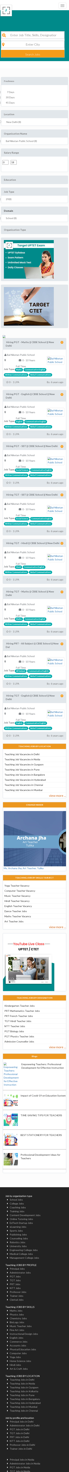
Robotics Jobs (17, 1242)
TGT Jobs (15, 1280)
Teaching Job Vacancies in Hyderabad (25, 779)
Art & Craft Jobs (19, 1368)
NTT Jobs (15, 1288)
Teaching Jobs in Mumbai (23, 1406)
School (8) (11, 218)
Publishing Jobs (18, 1234)
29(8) (9, 199)
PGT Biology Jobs (14, 1031)
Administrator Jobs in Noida (25, 1463)
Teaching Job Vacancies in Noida (22, 759)
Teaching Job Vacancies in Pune (22, 769)
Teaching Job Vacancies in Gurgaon (24, 764)
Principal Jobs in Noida (22, 1459)
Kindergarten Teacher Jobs (19, 1005)
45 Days (10, 102)
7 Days (10, 92)
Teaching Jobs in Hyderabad (25, 1402)
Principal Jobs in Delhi (21, 1421)
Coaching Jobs (18, 1207)
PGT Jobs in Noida (20, 1467)
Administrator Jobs (20, 1272)
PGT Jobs (15, 1276)
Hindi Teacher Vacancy (17, 900)
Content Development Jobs (25, 1215)
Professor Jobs (18, 1291)
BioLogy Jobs (17, 1322)
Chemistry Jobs (18, 1318)
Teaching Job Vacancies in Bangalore (24, 774)
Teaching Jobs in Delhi (22, 1379)
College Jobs (17, 1203)
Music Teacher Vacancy (17, 895)
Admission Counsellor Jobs (19, 1041)
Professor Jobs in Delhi (22, 1444)
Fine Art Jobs (17, 1329)
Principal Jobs (17, 1268)
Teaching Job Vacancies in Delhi (21, 754)
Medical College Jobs (21, 1253)
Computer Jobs (18, 1353)
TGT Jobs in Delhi (19, 1433)
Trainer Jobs (16, 1295)
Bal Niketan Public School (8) (21, 140)
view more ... (57, 795)
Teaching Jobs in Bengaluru (25, 1399)
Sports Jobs (16, 1230)
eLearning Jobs (18, 1226)
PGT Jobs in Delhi (19, 1429)
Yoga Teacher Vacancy (16, 885)
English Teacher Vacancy (18, 906)
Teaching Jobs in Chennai (24, 1410)
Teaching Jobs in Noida (22, 1383)
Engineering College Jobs (24, 1250)
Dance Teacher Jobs (15, 911)
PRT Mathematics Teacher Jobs (22, 1010)
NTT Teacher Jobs (14, 1026)
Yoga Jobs (15, 1357)
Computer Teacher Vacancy (19, 890)
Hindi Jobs (15, 1364)
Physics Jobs (17, 1314)
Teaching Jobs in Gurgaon (24, 1387)
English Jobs (16, 1337)
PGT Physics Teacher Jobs (19, 1036)
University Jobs (18, 1246)
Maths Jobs (16, 1310)
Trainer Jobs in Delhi (21, 1448)
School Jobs (16, 1199)
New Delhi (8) (13, 121)
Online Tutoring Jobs (21, 1219)
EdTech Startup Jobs (21, 1222)
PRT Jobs (15, 1284)
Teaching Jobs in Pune (22, 1395)
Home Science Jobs (20, 1360)
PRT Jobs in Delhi (19, 1437)
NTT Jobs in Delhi (19, 1440)
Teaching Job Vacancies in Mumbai (23, 789)
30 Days (10, 97)
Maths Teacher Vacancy (17, 916)
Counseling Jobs (19, 1238)
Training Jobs (17, 1211)
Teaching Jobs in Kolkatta (24, 1391)
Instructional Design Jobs (24, 1333)
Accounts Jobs (18, 1345)
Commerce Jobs (18, 1341)
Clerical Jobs (17, 1299)
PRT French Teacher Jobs (18, 1015)
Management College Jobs (24, 1257)
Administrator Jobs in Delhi (24, 1425)
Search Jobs (32, 54)
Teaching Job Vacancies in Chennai (23, 784)
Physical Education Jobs (23, 1349)
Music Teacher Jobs (21, 1326)
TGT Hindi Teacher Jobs (17, 1021)
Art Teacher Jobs (14, 921)
